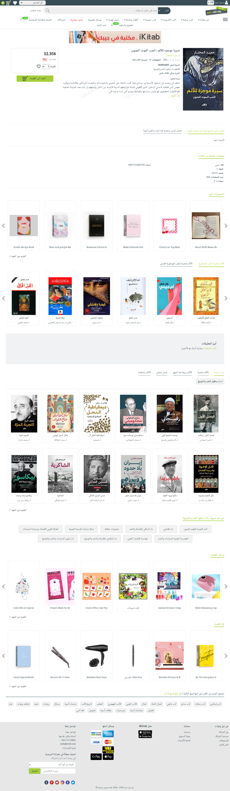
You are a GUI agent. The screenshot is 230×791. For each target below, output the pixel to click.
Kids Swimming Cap (206, 608)
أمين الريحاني (205, 440)
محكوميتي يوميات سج (133, 435)
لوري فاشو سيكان (169, 500)
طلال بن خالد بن (205, 500)
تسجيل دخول (219, 2)
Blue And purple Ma (60, 247)
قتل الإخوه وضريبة (206, 496)
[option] (206, 225)
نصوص (92, 710)
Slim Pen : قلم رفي (133, 677)
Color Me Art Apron (23, 608)
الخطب (100, 704)
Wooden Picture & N (169, 677)
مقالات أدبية (105, 710)
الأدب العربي (131, 704)
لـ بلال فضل (169, 323)
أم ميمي (169, 318)
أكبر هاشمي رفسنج (168, 440)
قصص (151, 710)
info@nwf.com (68, 744)
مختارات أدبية (136, 710)
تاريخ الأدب (86, 704)
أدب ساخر (185, 704)
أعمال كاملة (156, 704)
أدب (166, 694)
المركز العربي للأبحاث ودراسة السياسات (40, 529)
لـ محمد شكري (23, 323)
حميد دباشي (132, 500)
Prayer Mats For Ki (60, 608)
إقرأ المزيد (175, 96)
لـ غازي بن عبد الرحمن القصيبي (60, 323)
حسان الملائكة (59, 440)
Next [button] (4, 226)
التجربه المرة (24, 435)
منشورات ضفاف (111, 529)
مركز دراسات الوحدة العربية (81, 529)
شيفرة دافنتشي (96, 318)
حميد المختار (172, 55)
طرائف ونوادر (23, 704)
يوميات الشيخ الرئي (170, 435)
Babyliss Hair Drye (97, 677)
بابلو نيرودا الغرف (170, 496)
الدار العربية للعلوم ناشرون (195, 529)
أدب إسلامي (215, 704)
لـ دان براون (96, 323)
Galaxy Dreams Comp (169, 608)
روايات (46, 704)
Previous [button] (226, 226)
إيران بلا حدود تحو (133, 496)
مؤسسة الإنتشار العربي (137, 539)
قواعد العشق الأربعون (206, 318)
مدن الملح (133, 318)
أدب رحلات (200, 704)
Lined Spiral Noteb (24, 677)
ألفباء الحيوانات (133, 608)
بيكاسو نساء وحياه (24, 496)
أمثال (144, 704)
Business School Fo (97, 247)
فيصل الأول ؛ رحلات (206, 435)
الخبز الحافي (24, 318)
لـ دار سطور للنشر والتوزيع (210, 381)
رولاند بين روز (23, 500)
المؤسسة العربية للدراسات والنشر (173, 539)
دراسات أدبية (70, 704)
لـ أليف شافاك (206, 323)
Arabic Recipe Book (23, 247)
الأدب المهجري (114, 704)
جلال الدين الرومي (60, 435)
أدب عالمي (171, 704)
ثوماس (96, 440)
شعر (36, 704)
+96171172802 (68, 740)
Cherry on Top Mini (169, 247)
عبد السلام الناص (95, 500)
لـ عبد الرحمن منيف (133, 323)
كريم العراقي (59, 500)
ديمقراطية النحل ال (97, 435)
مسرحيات (120, 710)
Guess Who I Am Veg (96, 608)
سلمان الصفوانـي (132, 440)
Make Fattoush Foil (133, 247)
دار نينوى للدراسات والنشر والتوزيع (58, 539)
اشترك (35, 771)
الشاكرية (60, 496)
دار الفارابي (168, 529)
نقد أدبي (80, 710)
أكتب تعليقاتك (209, 348)
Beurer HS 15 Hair (60, 677)
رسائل (57, 704)
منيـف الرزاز (23, 440)
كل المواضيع (175, 694)
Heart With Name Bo (206, 247)
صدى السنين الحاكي (97, 496)
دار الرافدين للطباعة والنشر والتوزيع (100, 539)
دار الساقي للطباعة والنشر (141, 529)
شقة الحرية (60, 318)
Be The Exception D (206, 677)
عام (10, 704)
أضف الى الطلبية (38, 78)
